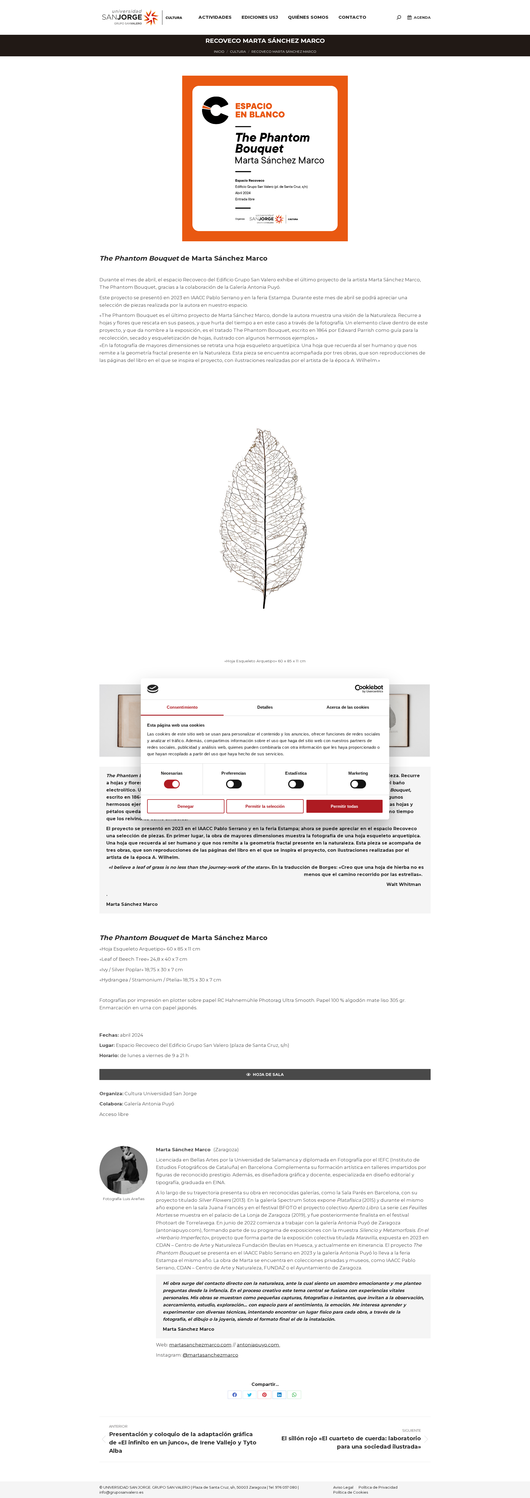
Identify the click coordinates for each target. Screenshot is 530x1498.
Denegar (185, 806)
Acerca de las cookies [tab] (348, 707)
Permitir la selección (265, 806)
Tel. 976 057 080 (283, 1487)
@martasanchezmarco (210, 1355)
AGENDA (422, 17)
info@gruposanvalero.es (121, 1492)
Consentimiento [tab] (182, 707)
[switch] (234, 784)
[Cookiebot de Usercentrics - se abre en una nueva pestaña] (359, 689)
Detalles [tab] (265, 707)
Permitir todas (344, 806)
